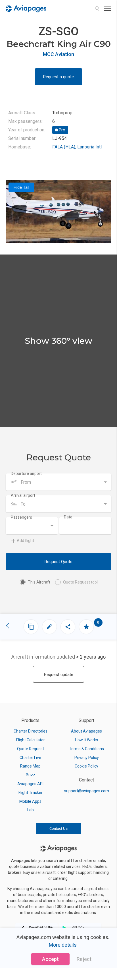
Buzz (30, 775)
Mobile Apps (30, 801)
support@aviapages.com (86, 791)
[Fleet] (31, 627)
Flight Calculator (30, 740)
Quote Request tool (80, 582)
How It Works (86, 740)
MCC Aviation (58, 54)
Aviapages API (30, 783)
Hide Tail (21, 187)
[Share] (68, 627)
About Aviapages (86, 731)
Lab (30, 810)
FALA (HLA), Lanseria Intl (77, 147)
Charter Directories (30, 731)
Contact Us (58, 828)
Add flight (25, 540)
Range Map (30, 766)
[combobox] (58, 482)
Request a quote (58, 76)
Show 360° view (58, 341)
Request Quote (58, 561)
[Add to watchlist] (86, 627)
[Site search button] (96, 8)
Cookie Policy (86, 766)
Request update (58, 674)
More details (63, 945)
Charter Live (30, 757)
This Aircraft (39, 582)
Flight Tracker (30, 792)
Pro (61, 130)
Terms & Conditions (86, 748)
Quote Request (30, 748)
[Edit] (49, 627)
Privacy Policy (86, 757)
